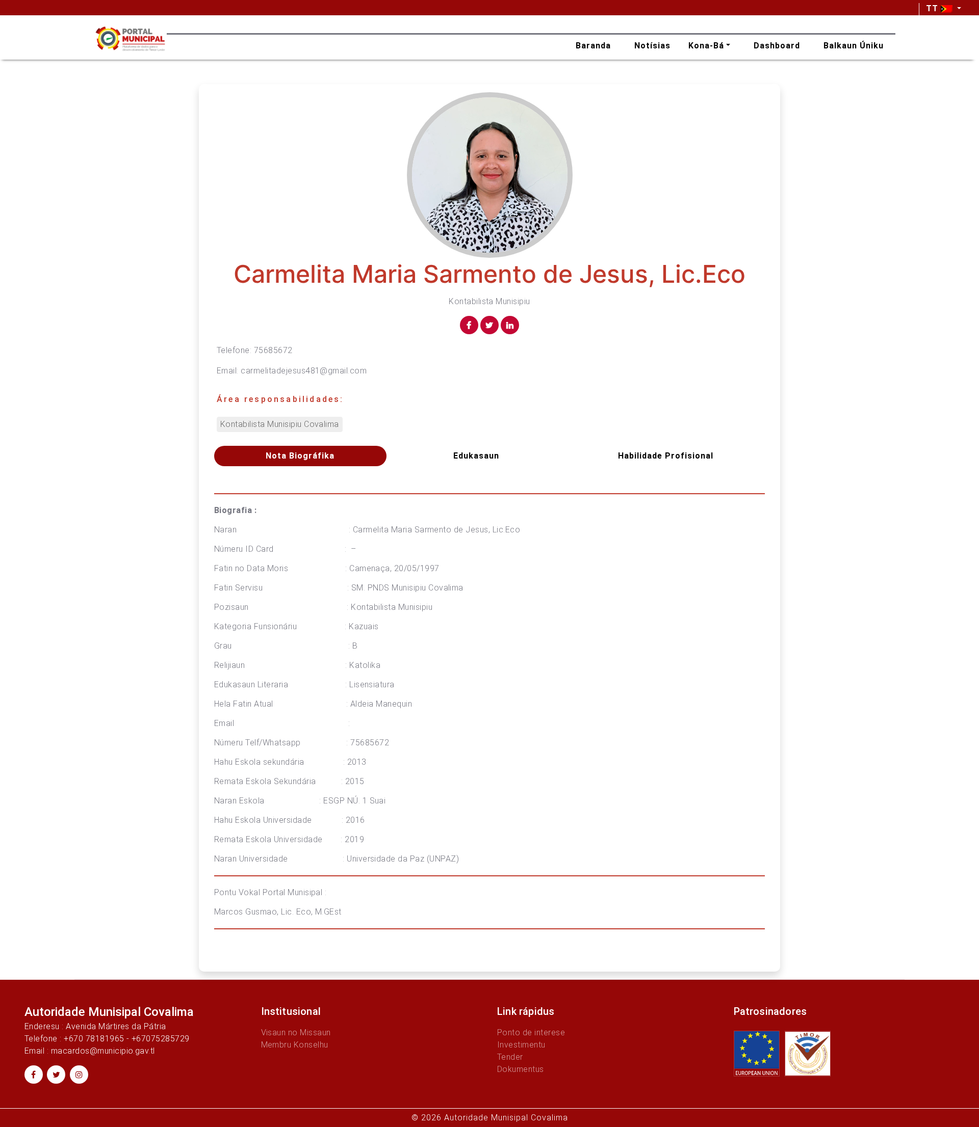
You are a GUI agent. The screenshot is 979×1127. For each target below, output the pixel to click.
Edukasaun (476, 456)
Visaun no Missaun (296, 1032)
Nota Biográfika (300, 456)
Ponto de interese (531, 1032)
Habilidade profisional (665, 456)
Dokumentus (520, 1069)
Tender (510, 1057)
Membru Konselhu (294, 1045)
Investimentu (521, 1045)
